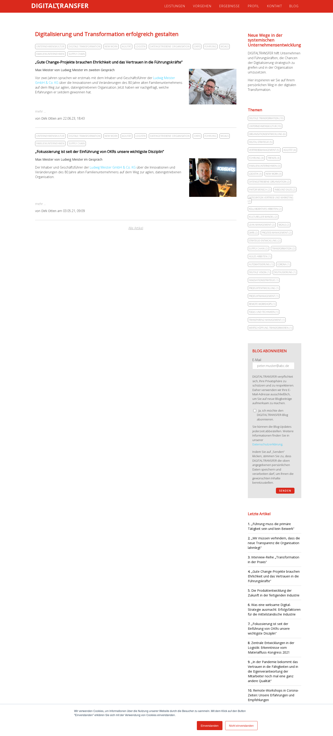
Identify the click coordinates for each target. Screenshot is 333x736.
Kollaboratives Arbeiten (265, 208)
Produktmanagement (263, 296)
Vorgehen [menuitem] (202, 6)
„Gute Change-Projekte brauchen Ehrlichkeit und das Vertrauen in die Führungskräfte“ (109, 62)
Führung (210, 46)
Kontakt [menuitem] (274, 6)
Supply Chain (77, 54)
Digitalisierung (285, 272)
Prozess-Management (276, 232)
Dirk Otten (48, 118)
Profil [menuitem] (253, 6)
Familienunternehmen (50, 54)
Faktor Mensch (259, 189)
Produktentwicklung (264, 288)
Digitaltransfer (74, 6)
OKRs (197, 46)
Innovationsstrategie (263, 280)
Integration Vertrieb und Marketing (270, 199)
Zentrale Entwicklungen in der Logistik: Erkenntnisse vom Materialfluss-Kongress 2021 (271, 647)
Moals (225, 46)
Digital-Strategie (260, 142)
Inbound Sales (285, 189)
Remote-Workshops (262, 304)
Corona (283, 264)
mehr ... (40, 111)
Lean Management (262, 224)
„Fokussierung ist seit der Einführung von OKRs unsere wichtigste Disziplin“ (99, 151)
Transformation (283, 248)
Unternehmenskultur (50, 46)
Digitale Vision (259, 272)
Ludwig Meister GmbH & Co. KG (113, 167)
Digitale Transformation (84, 46)
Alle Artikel (135, 228)
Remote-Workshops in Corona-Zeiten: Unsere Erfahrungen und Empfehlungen (273, 695)
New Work (111, 46)
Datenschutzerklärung (267, 444)
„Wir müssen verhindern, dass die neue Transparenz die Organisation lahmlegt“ (274, 543)
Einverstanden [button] (210, 725)
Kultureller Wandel (263, 216)
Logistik (140, 46)
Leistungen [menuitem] (174, 6)
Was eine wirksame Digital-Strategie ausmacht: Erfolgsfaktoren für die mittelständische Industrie (274, 609)
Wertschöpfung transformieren (270, 327)
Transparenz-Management (267, 319)
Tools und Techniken (263, 312)
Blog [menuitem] (294, 6)
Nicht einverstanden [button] (241, 725)
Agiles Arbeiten (260, 256)
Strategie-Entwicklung (264, 240)
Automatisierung (261, 264)
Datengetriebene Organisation (170, 46)
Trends (274, 157)
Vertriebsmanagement (264, 150)
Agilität (126, 46)
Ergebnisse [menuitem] (229, 6)
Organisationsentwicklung (267, 134)
